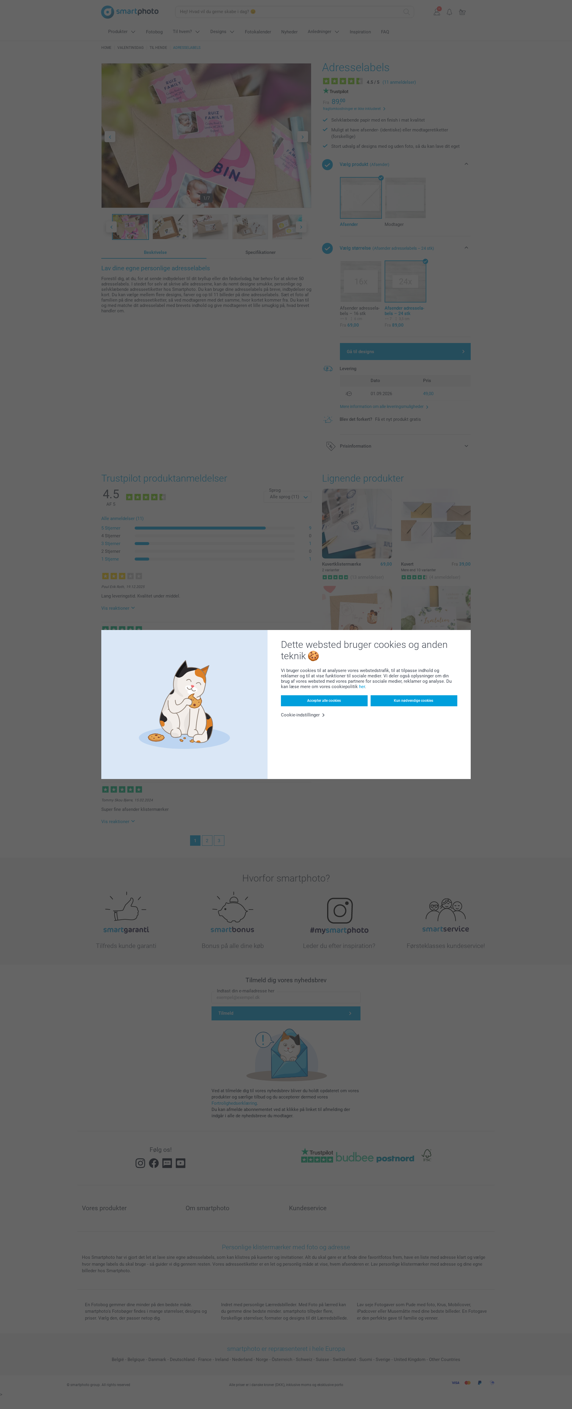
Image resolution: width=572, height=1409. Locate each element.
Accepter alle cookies (324, 701)
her (362, 686)
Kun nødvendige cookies (413, 701)
